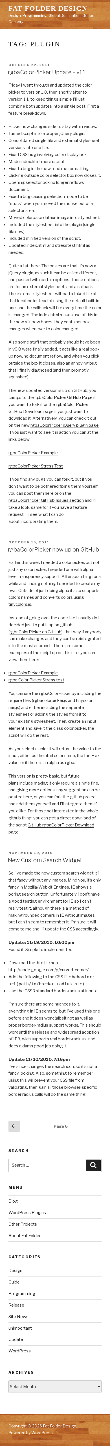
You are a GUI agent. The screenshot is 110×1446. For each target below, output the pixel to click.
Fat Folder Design (47, 8)
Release (16, 1305)
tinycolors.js (19, 604)
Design (15, 1270)
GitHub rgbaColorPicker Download (61, 825)
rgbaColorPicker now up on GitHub (53, 549)
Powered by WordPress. (31, 1432)
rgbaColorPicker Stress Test (35, 466)
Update (15, 1339)
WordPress (19, 1351)
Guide (14, 1282)
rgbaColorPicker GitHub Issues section (46, 500)
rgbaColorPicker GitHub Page (64, 397)
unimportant (20, 1328)
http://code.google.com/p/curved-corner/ (48, 969)
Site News (18, 1316)
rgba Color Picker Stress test (36, 680)
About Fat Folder (24, 1235)
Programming (21, 1293)
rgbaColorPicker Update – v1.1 (46, 72)
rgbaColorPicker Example (33, 452)
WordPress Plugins (27, 1212)
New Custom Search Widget (45, 860)
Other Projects (22, 1224)
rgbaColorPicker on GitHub (35, 631)
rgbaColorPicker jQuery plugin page (64, 425)
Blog (13, 1201)
